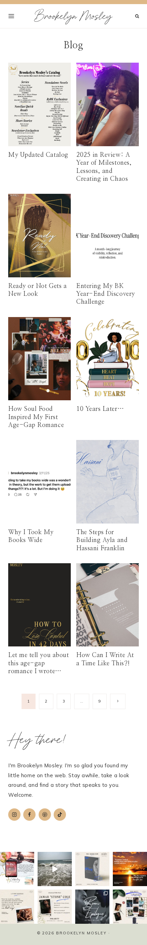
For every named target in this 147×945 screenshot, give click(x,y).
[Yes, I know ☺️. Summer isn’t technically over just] (55, 869)
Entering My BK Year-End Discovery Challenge (105, 294)
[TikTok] (60, 814)
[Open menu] (11, 16)
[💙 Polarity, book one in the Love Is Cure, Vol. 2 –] (92, 869)
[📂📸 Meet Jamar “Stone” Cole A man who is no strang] (55, 907)
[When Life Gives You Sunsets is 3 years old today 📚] (17, 869)
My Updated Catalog (38, 155)
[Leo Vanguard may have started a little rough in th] (17, 907)
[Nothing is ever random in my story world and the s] (130, 907)
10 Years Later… (100, 409)
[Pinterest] (45, 814)
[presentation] (39, 104)
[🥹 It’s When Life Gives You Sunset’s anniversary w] (130, 869)
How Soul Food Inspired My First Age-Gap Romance (36, 417)
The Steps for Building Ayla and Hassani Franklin (102, 540)
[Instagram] (14, 814)
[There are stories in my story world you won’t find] (92, 907)
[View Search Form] (137, 16)
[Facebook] (29, 814)
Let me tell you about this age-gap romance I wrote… (38, 663)
